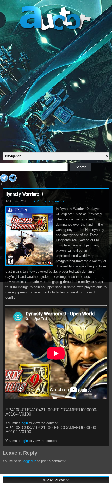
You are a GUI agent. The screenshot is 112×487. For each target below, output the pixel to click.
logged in (29, 461)
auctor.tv (62, 480)
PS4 (36, 201)
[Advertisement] (56, 91)
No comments (54, 201)
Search (81, 167)
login (24, 423)
